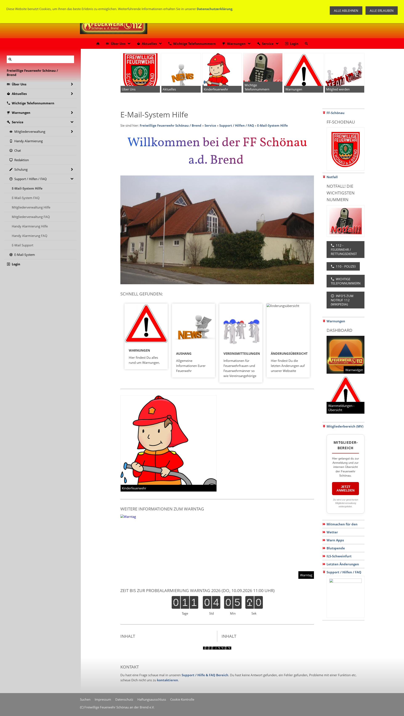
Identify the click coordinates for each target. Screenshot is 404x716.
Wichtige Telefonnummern (345, 281)
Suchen (85, 699)
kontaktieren (167, 680)
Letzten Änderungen (343, 564)
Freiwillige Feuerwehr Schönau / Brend (170, 125)
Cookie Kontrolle (182, 699)
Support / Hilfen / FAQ (236, 125)
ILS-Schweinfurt (339, 556)
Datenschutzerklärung (214, 9)
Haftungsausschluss (151, 699)
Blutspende (336, 548)
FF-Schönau (335, 113)
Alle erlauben (381, 10)
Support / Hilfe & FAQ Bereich (205, 675)
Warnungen (336, 321)
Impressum (103, 699)
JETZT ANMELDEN (345, 488)
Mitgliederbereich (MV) (345, 426)
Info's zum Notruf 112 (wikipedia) (342, 300)
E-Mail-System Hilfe (272, 125)
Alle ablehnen (346, 10)
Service (210, 125)
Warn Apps (335, 540)
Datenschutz (124, 699)
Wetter (332, 532)
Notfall (332, 177)
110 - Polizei (346, 266)
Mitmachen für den (342, 524)
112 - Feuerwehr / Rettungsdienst (344, 249)
